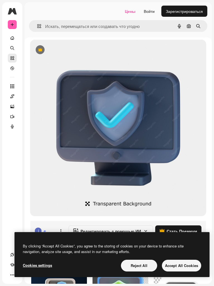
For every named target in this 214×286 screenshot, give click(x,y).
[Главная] (12, 38)
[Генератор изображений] (12, 106)
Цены (130, 11)
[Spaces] (12, 96)
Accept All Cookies (181, 265)
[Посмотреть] (12, 68)
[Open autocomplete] (37, 26)
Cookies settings (37, 265)
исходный (67, 50)
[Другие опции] (60, 231)
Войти (149, 11)
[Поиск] (12, 48)
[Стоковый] (12, 58)
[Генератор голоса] (12, 126)
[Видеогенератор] (12, 116)
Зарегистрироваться (184, 11)
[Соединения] (12, 254)
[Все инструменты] (12, 86)
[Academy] (12, 264)
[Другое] (12, 274)
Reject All (139, 265)
